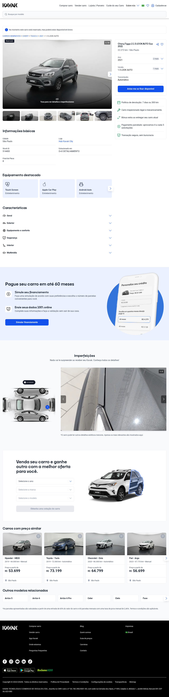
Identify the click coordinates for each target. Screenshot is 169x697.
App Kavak (33, 638)
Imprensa (129, 626)
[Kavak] (10, 5)
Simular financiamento (27, 322)
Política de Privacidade (60, 682)
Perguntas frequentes (38, 651)
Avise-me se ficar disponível (140, 89)
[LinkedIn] (24, 661)
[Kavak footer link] (10, 638)
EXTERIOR (30, 382)
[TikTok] (30, 661)
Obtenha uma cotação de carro (45, 508)
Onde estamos (35, 644)
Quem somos (85, 632)
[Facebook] (5, 661)
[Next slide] (110, 74)
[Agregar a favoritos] (162, 44)
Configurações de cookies (101, 682)
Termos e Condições (80, 682)
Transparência (121, 682)
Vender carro (80, 5)
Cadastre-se (160, 5)
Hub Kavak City (66, 141)
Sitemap (132, 682)
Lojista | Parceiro (96, 5)
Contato (83, 651)
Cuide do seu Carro (115, 5)
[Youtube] (17, 661)
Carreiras (84, 644)
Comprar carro (66, 5)
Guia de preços (86, 638)
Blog (82, 626)
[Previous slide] (4, 74)
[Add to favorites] (38, 536)
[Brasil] (143, 6)
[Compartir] (157, 44)
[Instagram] (11, 661)
